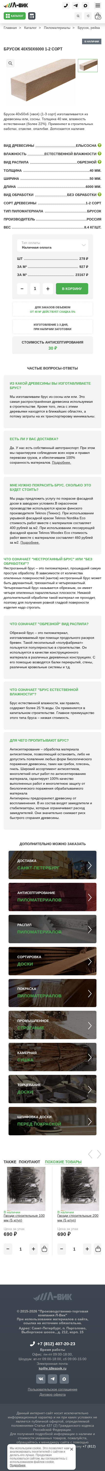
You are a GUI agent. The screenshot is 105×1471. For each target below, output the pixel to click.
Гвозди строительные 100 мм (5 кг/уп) (24, 1218)
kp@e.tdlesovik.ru (52, 1368)
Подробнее (18, 1465)
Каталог (30, 28)
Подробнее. (61, 462)
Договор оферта (53, 1394)
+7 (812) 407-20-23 (56, 1343)
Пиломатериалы (57, 28)
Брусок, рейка (89, 28)
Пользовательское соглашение (52, 1389)
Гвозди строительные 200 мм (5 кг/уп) (77, 1218)
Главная (10, 28)
